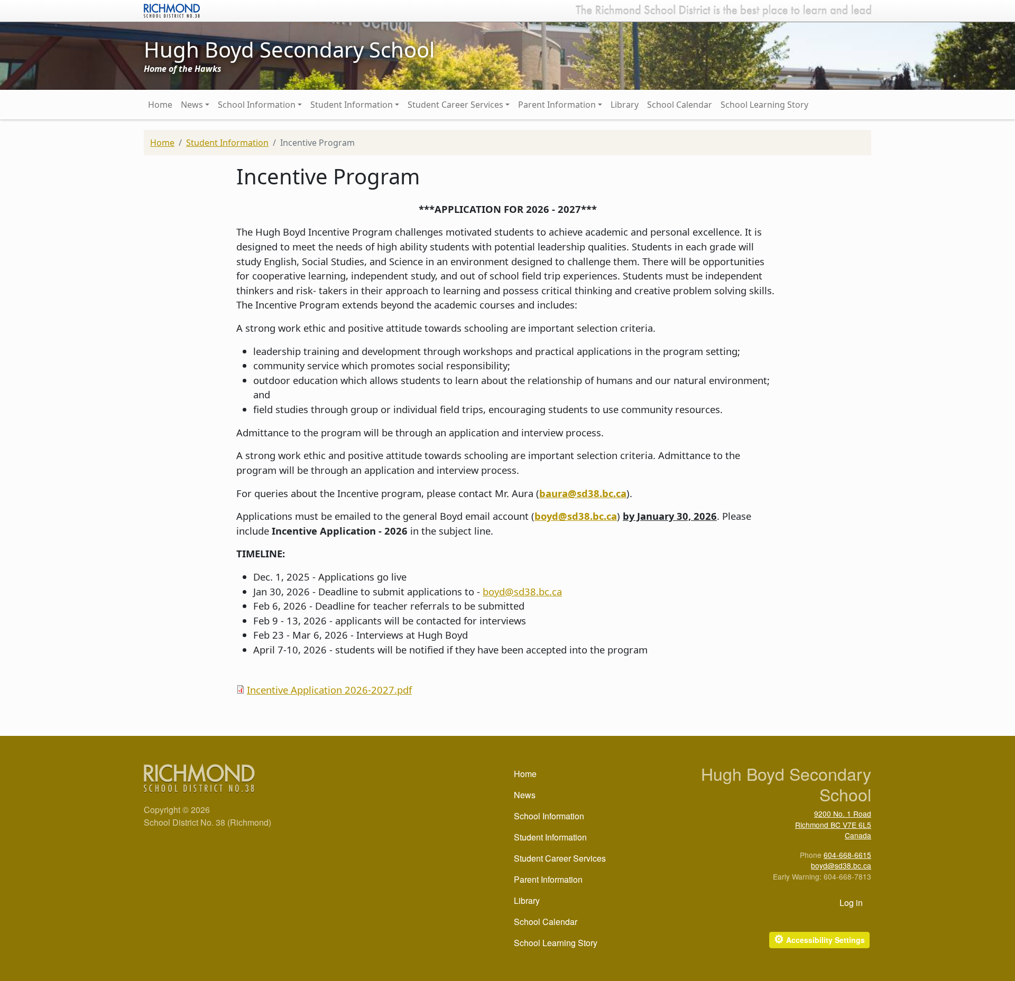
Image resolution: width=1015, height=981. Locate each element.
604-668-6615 (847, 854)
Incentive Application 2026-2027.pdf (329, 689)
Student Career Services (455, 104)
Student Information (351, 104)
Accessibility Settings (819, 939)
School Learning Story (764, 104)
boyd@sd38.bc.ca (522, 591)
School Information (257, 104)
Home (160, 104)
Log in (851, 902)
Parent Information (557, 104)
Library (625, 104)
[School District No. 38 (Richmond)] (172, 9)
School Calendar (679, 104)
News (192, 104)
